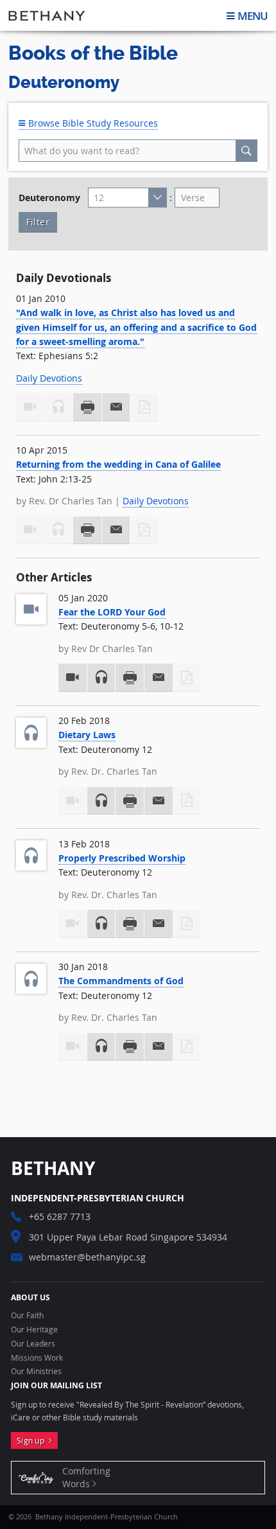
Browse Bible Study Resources (92, 123)
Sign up (33, 1440)
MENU (252, 15)
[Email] (116, 407)
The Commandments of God (121, 981)
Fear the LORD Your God (112, 612)
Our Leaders (33, 1344)
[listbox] (128, 198)
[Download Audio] (101, 678)
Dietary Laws (87, 735)
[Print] (87, 407)
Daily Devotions (49, 378)
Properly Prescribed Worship (121, 858)
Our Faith (27, 1316)
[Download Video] (72, 678)
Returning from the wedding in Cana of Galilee (118, 464)
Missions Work (37, 1358)
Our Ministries (36, 1371)
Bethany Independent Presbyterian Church (46, 15)
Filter (37, 222)
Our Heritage (34, 1330)
